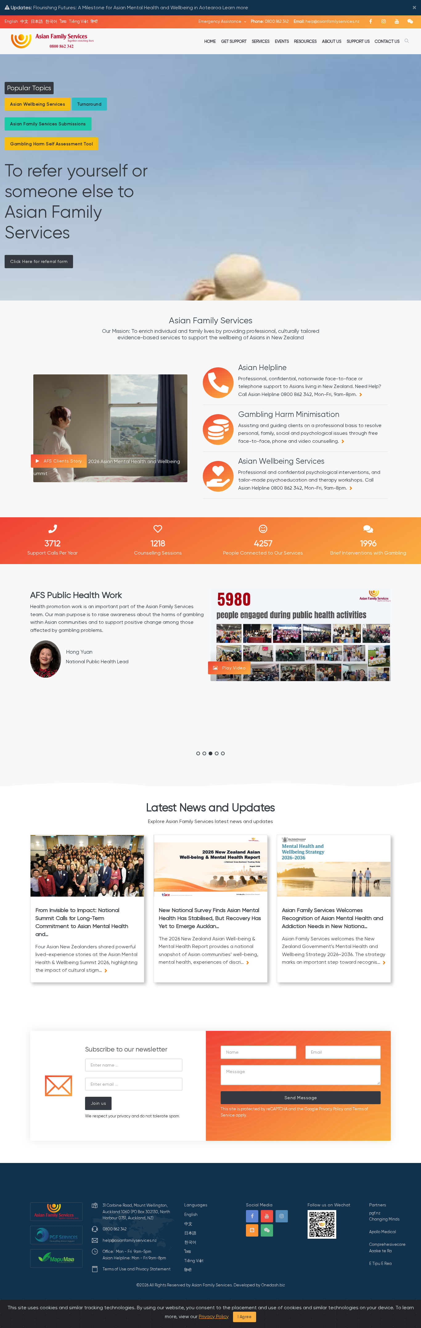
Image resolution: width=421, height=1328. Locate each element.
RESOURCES (305, 41)
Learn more (235, 7)
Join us (98, 1103)
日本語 (37, 21)
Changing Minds (384, 1219)
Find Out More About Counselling (258, 682)
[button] (198, 753)
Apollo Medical (382, 1231)
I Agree (245, 1316)
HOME (210, 41)
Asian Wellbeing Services (37, 104)
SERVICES (260, 41)
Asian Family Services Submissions (48, 123)
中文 (24, 21)
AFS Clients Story (62, 460)
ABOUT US (331, 41)
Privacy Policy (331, 1109)
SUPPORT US (358, 41)
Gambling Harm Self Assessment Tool (51, 143)
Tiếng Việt (78, 21)
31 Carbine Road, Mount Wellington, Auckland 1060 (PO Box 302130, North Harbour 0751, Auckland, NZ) (136, 1211)
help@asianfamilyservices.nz (326, 21)
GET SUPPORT (234, 41)
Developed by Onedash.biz (259, 1285)
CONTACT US (387, 41)
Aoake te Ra (380, 1251)
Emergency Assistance (220, 21)
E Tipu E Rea (380, 1263)
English (11, 21)
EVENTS (282, 41)
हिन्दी (94, 21)
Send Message (300, 1097)
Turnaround (89, 104)
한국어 (51, 21)
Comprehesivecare (387, 1244)
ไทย (63, 21)
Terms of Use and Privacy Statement (136, 1269)
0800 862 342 (270, 21)
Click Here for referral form (38, 261)
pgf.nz (374, 1213)
